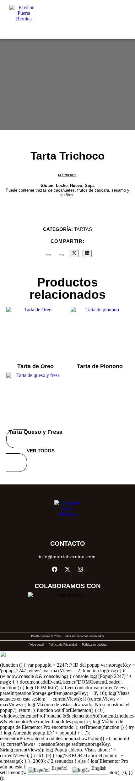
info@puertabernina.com (67, 556)
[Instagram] (80, 569)
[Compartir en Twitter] (74, 253)
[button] (119, 19)
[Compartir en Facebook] (61, 255)
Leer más (35, 354)
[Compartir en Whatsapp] (48, 255)
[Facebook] (54, 569)
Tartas (83, 229)
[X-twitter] (67, 569)
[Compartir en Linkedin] (87, 253)
